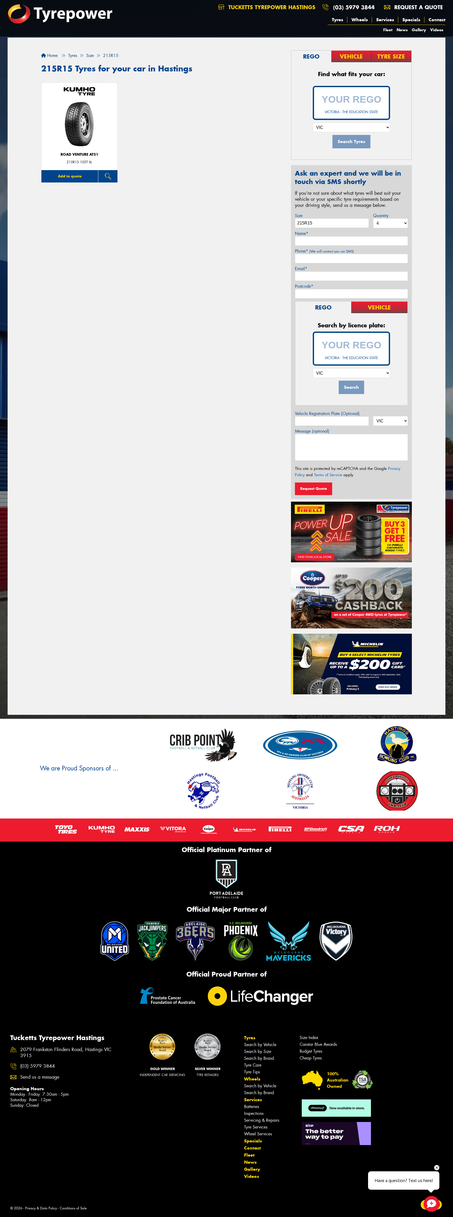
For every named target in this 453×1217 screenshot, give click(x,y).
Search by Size (257, 1051)
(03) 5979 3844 (354, 7)
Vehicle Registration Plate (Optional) (327, 413)
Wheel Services (258, 1134)
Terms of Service (328, 475)
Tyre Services (255, 1127)
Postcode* (304, 286)
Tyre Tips (252, 1072)
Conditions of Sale (73, 1208)
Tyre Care (252, 1065)
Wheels (360, 20)
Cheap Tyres (311, 1058)
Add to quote (70, 176)
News (402, 29)
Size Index (309, 1037)
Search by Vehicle (260, 1044)
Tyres (337, 20)
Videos (436, 29)
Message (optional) (312, 431)
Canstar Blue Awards (318, 1044)
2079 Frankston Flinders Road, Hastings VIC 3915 (65, 1053)
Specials (411, 20)
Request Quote (313, 488)
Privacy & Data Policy (41, 1208)
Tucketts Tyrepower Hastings (270, 7)
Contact (437, 20)
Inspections (253, 1113)
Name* (301, 233)
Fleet (387, 29)
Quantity (381, 215)
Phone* (324, 251)
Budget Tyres (311, 1051)
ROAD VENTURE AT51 (79, 154)
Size (299, 215)
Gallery (419, 29)
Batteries (251, 1106)
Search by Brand (259, 1058)
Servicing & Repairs (261, 1120)
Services (385, 20)
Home (52, 55)
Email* (301, 268)
